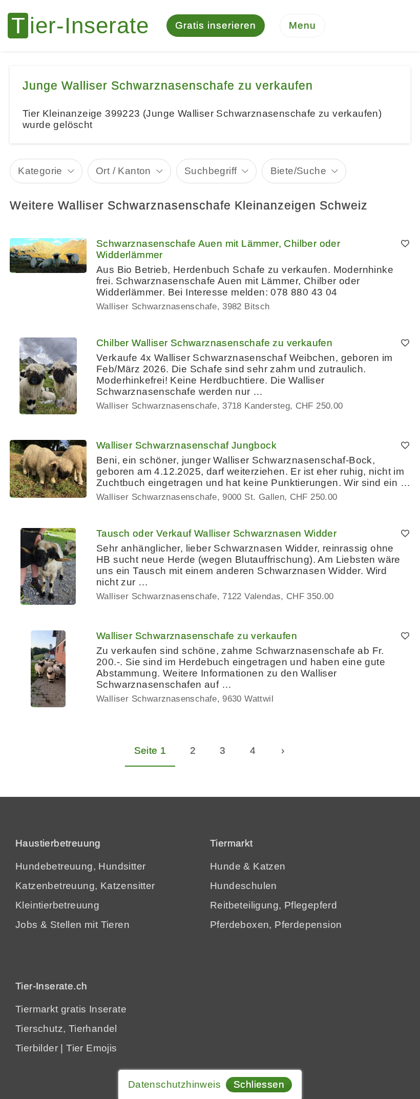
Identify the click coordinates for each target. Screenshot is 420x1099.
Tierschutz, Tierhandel (66, 1028)
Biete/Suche (298, 170)
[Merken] (405, 243)
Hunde (225, 866)
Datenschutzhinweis (174, 1084)
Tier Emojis (91, 1048)
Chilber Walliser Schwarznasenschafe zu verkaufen (214, 342)
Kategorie (40, 170)
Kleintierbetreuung (57, 905)
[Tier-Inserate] (84, 25)
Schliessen (259, 1084)
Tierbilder (36, 1048)
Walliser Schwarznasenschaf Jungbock (186, 445)
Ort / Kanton (123, 170)
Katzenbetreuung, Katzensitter (85, 885)
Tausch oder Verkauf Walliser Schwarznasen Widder (216, 533)
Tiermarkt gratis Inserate (71, 1009)
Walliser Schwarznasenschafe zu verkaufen (196, 635)
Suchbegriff (210, 170)
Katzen (269, 866)
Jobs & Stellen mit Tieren (72, 924)
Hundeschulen (243, 885)
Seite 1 (150, 750)
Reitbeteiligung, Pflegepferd (273, 905)
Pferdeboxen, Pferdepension (276, 924)
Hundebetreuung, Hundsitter (80, 866)
